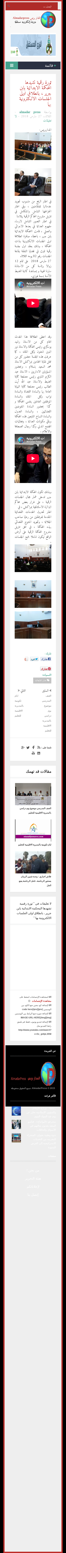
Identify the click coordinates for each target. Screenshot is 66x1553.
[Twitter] (27, 747)
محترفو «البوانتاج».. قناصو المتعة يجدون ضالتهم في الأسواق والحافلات (42, 1125)
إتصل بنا (32, 1195)
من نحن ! (33, 1170)
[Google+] (22, 747)
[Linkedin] (38, 753)
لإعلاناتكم (33, 1186)
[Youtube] (33, 753)
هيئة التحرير (33, 1178)
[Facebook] (33, 747)
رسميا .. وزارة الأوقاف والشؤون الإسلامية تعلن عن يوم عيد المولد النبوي (41, 1112)
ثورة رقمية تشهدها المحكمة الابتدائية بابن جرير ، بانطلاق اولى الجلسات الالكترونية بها (35, 94)
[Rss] (38, 747)
